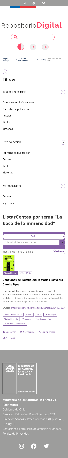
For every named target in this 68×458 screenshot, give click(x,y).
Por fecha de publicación (16, 109)
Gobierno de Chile (14, 409)
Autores (7, 115)
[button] (11, 72)
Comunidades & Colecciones (19, 102)
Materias (8, 129)
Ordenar (59, 251)
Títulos (6, 122)
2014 (38, 315)
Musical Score (10, 273)
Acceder (7, 196)
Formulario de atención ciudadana (40, 429)
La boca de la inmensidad (15, 324)
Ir (62, 242)
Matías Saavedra (11, 319)
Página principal (6, 60)
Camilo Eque (50, 315)
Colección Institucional (23, 60)
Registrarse (9, 203)
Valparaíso (26, 319)
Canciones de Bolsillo (13, 315)
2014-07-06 (25, 273)
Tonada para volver (44, 319)
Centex (42, 60)
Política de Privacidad (16, 433)
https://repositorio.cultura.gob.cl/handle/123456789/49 (39, 308)
